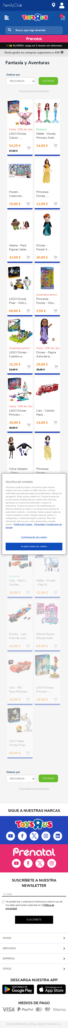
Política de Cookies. (23, 524)
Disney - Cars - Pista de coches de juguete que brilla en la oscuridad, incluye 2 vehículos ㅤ (19, 636)
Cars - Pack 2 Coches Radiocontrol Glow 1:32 (17, 583)
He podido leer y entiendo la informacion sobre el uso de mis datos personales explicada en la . (34, 905)
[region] (34, 514)
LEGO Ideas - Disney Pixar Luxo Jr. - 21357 (17, 743)
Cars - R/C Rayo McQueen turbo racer (18, 690)
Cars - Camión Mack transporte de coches (45, 413)
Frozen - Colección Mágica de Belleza (15, 194)
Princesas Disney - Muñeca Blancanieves (44, 471)
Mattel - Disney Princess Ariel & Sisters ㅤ (46, 136)
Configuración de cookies (34, 537)
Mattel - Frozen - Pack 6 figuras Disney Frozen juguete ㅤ (46, 583)
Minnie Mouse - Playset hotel (46, 636)
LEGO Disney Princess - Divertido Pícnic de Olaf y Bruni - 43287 (19, 413)
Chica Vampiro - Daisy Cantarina (18, 471)
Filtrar (48, 81)
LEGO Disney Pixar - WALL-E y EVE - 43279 (18, 301)
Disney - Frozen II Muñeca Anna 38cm (45, 248)
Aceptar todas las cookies (34, 546)
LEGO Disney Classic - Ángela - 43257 (17, 136)
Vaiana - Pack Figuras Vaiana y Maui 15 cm (18, 248)
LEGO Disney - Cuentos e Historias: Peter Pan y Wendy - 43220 (18, 355)
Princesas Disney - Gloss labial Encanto (45, 301)
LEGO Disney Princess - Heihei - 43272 (46, 690)
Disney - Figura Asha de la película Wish (46, 355)
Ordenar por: (13, 74)
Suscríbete (34, 919)
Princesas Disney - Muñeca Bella (44, 194)
